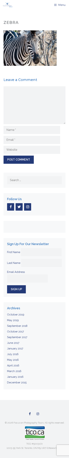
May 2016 (13, 359)
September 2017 (17, 337)
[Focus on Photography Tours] (7, 5)
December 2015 (17, 382)
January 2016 (15, 376)
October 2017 (15, 331)
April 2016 (13, 365)
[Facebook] (10, 207)
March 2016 (14, 371)
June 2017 (13, 342)
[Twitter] (19, 207)
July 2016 (13, 354)
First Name (13, 252)
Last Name (13, 263)
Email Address (16, 272)
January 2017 (15, 348)
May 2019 (13, 320)
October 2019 (15, 314)
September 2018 (17, 325)
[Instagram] (27, 207)
